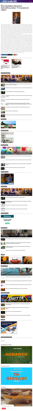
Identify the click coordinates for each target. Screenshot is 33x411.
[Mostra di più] (18, 54)
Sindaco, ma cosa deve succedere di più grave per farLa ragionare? (15, 250)
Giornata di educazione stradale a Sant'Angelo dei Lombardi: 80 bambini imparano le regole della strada (18, 304)
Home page (2, 4)
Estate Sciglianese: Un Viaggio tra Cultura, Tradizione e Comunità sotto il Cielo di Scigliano (17, 308)
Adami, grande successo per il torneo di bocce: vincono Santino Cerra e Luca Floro (18, 238)
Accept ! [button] (4, 408)
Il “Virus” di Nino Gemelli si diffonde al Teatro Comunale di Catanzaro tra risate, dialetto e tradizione (19, 164)
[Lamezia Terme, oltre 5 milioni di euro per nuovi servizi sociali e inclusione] (3, 206)
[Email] (16, 54)
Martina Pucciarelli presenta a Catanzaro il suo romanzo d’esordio (15, 167)
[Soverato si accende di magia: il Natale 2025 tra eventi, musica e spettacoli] (3, 289)
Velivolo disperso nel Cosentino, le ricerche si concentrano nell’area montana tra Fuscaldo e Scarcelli (19, 96)
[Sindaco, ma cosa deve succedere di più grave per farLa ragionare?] (3, 251)
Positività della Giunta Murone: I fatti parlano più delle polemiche (15, 91)
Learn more (8, 406)
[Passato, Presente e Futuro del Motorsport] (3, 112)
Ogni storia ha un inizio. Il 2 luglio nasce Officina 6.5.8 (13, 311)
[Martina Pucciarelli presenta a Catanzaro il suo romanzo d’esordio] (3, 168)
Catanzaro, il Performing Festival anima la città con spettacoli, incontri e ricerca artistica (18, 284)
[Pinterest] (15, 54)
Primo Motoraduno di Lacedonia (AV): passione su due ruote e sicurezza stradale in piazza (19, 87)
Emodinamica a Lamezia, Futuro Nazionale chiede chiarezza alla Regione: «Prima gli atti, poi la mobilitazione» (18, 201)
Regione (6, 4)
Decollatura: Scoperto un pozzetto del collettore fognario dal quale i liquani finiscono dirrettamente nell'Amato (18, 247)
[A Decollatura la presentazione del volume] (3, 243)
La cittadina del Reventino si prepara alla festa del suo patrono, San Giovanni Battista (18, 315)
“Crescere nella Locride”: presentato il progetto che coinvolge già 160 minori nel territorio (19, 280)
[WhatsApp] (13, 54)
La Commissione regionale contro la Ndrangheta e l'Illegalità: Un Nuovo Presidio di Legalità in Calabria (16, 66)
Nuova (2, 70)
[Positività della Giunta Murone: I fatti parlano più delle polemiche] (3, 92)
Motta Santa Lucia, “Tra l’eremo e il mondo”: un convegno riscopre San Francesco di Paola (19, 114)
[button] (1, 1)
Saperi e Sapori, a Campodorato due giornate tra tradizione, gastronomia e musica (18, 99)
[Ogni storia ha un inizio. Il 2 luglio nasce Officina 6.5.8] (3, 312)
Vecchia (30, 70)
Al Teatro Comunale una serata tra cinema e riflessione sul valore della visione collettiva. (18, 159)
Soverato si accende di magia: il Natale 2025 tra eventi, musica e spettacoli (16, 288)
